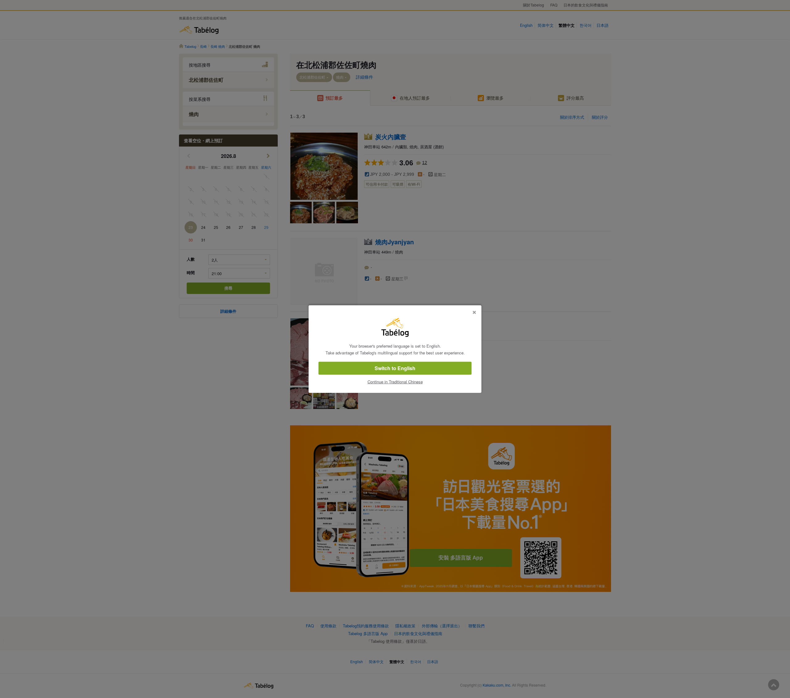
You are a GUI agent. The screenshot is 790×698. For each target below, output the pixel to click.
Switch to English (395, 368)
